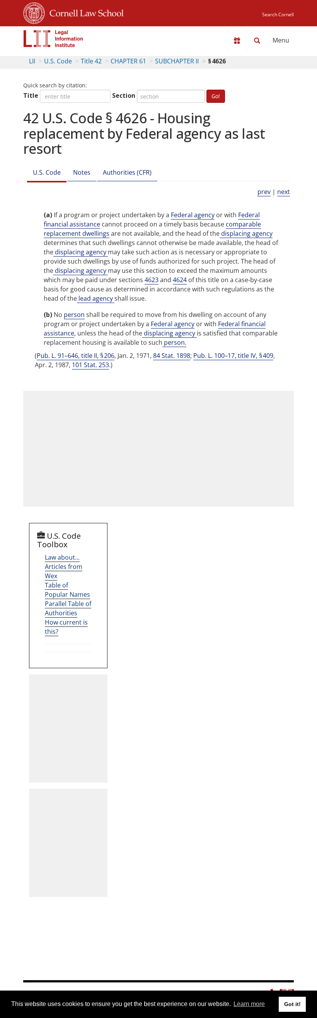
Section (123, 95)
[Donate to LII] (237, 40)
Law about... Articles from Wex (63, 566)
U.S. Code (58, 61)
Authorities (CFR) (127, 172)
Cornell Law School (84, 12)
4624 (180, 280)
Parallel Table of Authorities (68, 608)
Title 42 (91, 61)
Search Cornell (278, 14)
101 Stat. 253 (90, 365)
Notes (81, 172)
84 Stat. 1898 (171, 355)
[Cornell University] (34, 12)
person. (174, 342)
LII (32, 61)
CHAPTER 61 (128, 61)
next (283, 191)
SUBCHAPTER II (177, 61)
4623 (151, 280)
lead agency (95, 298)
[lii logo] (53, 38)
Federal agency (193, 215)
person (74, 314)
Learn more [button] (249, 1004)
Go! (215, 96)
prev (264, 191)
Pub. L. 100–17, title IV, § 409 (233, 355)
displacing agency (246, 233)
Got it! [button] (292, 1004)
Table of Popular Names (67, 590)
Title (30, 95)
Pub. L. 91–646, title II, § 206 (75, 355)
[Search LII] (257, 40)
